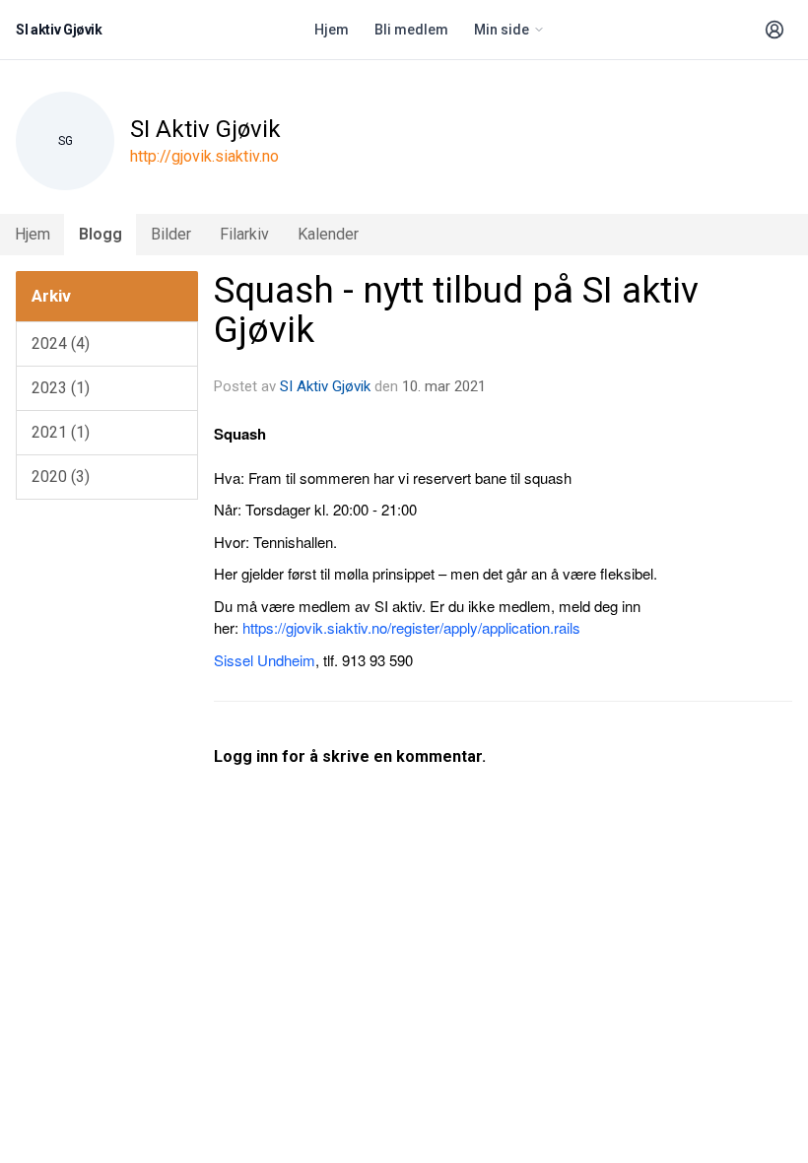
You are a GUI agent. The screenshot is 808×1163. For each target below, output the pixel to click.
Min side (501, 29)
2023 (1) (61, 387)
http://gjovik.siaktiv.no (204, 156)
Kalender (328, 234)
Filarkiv (244, 234)
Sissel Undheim (264, 660)
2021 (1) (61, 432)
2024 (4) (61, 343)
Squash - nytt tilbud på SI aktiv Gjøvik (456, 310)
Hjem (331, 29)
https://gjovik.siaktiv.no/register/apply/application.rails (411, 627)
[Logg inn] (774, 29)
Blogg (100, 234)
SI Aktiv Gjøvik (325, 386)
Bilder (171, 234)
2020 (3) (61, 476)
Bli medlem (411, 29)
